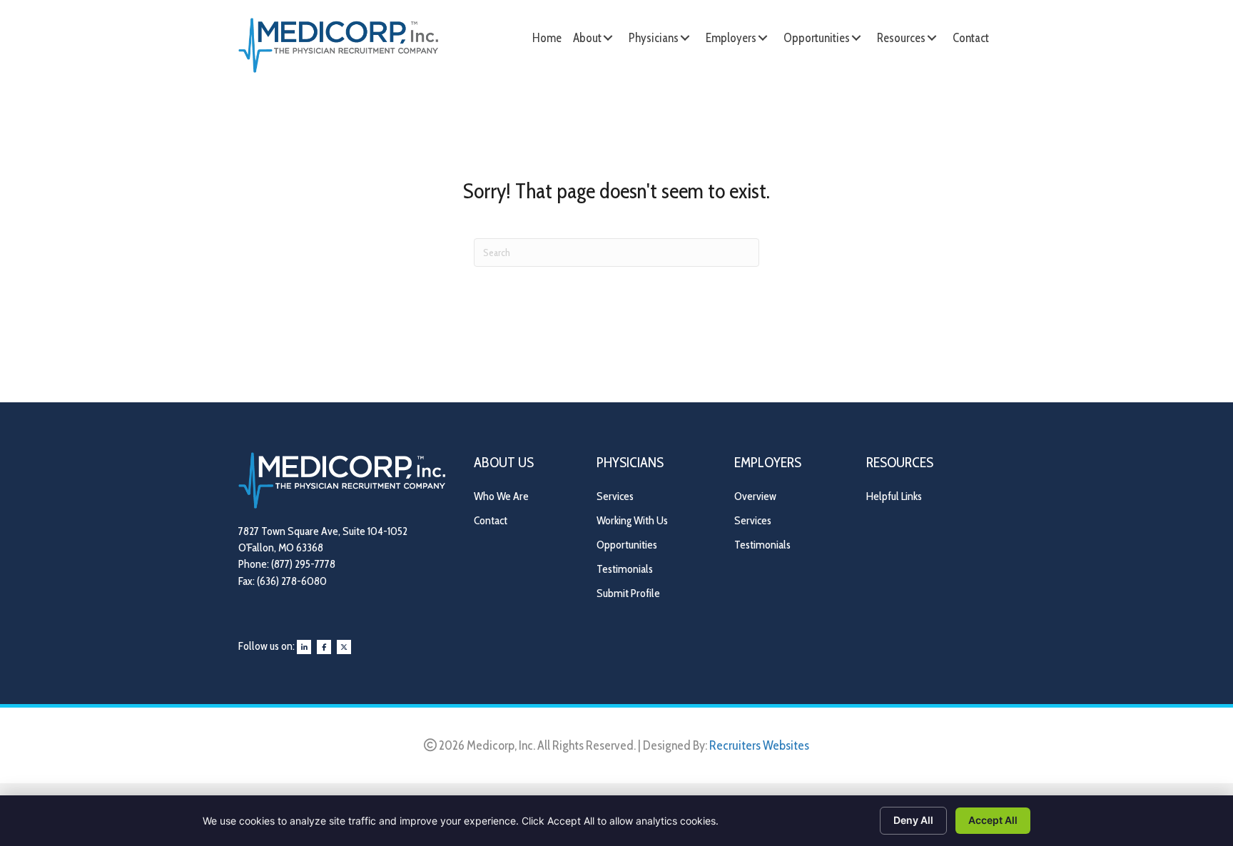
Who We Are (501, 496)
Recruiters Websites (759, 745)
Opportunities (627, 544)
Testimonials (625, 569)
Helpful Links (894, 496)
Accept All (993, 820)
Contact (490, 520)
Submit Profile (628, 593)
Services (615, 496)
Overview (755, 496)
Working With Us (632, 520)
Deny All (913, 820)
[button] (608, 38)
